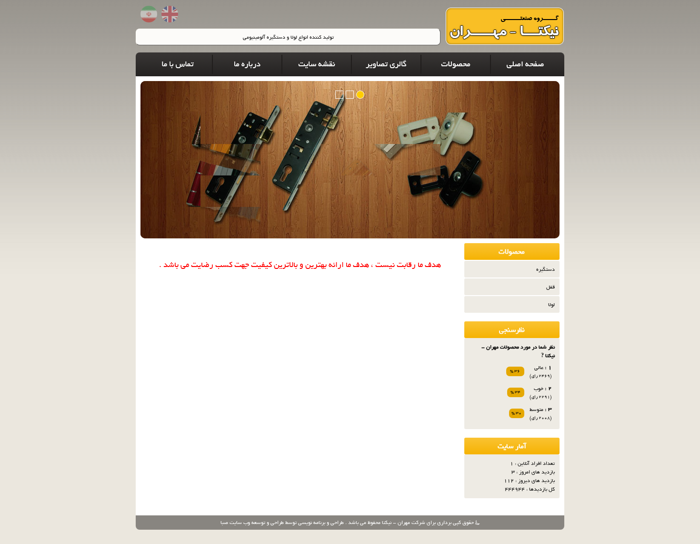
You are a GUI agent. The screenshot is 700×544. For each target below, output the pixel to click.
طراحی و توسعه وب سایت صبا (252, 522)
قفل (550, 287)
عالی (538, 367)
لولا (551, 304)
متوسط (536, 409)
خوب (538, 388)
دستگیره (545, 269)
